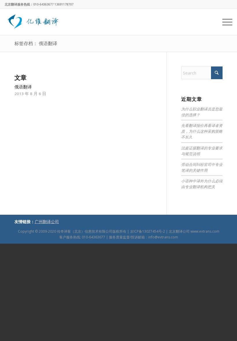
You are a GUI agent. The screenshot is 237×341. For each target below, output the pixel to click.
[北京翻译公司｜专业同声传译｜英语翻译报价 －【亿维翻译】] (33, 22)
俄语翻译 (23, 87)
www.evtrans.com (204, 231)
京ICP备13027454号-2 (147, 231)
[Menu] (224, 22)
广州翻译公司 (47, 221)
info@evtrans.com (163, 237)
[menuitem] (224, 22)
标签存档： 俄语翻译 (35, 43)
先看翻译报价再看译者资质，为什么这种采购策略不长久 (202, 131)
